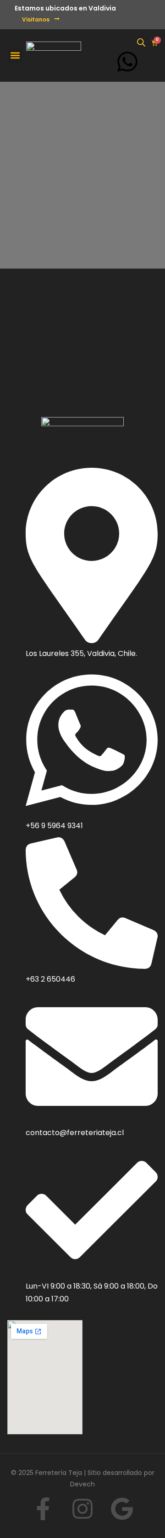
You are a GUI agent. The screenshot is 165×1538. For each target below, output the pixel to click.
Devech (82, 1484)
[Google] (121, 1508)
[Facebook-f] (43, 1508)
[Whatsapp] (127, 61)
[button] (14, 55)
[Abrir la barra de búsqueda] (141, 42)
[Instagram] (82, 1508)
